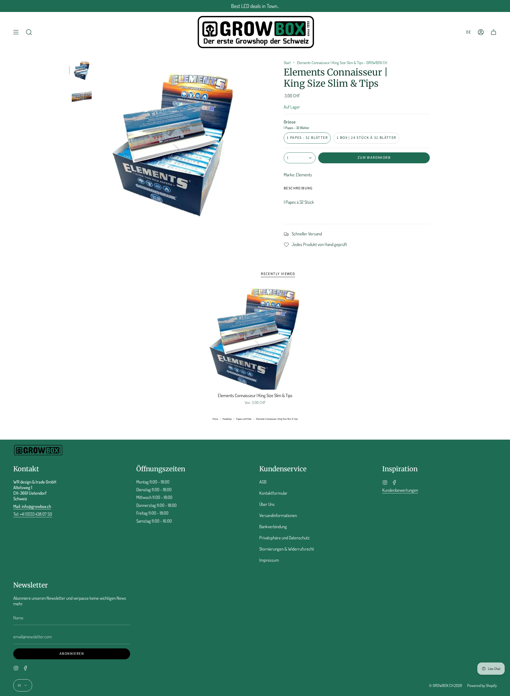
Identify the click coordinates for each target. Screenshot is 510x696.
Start (287, 62)
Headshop (227, 419)
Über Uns (267, 504)
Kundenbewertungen (400, 490)
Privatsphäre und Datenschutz (284, 537)
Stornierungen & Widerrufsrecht (286, 549)
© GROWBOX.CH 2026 (445, 685)
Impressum (269, 560)
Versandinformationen (278, 515)
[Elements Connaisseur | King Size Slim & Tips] (255, 338)
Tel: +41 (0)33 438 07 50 (32, 514)
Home (215, 419)
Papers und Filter (244, 419)
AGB (262, 482)
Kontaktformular (273, 493)
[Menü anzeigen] (16, 32)
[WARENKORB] (493, 32)
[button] (29, 32)
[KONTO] (481, 32)
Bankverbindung (273, 526)
